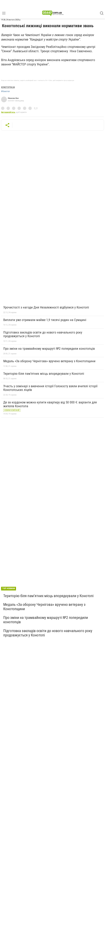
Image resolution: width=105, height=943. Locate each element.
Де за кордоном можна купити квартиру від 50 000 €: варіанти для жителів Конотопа (50, 404)
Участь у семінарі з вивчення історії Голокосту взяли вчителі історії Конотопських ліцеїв (50, 388)
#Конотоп (5, 91)
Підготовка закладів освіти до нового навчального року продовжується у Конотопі (42, 334)
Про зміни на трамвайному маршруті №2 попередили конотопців (49, 349)
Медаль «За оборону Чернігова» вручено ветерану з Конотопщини (49, 361)
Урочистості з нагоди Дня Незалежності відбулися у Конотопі (46, 307)
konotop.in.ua (8, 87)
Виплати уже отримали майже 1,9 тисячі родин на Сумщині (44, 320)
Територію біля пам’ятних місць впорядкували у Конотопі (43, 374)
